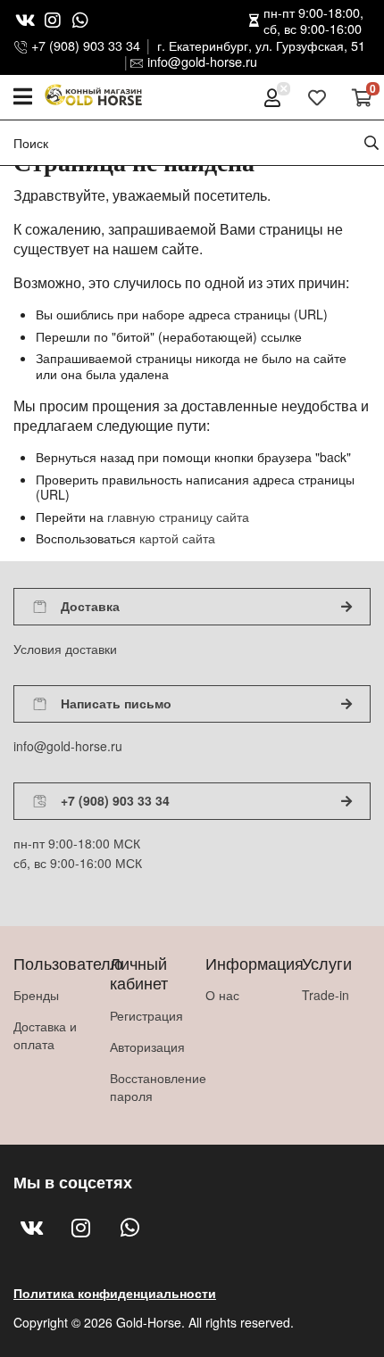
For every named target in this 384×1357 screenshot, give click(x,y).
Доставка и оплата (45, 1035)
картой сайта (177, 538)
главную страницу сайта (178, 516)
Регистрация (144, 1015)
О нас (222, 995)
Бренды (36, 995)
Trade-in (325, 995)
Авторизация (144, 1046)
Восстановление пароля (144, 1087)
